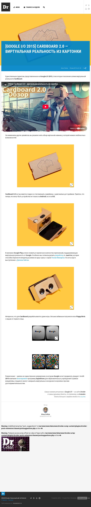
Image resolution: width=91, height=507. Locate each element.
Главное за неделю (33, 7)
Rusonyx (10, 500)
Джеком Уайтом (23, 260)
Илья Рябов (64, 68)
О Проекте (4, 500)
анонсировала (22, 379)
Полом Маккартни (58, 258)
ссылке (82, 397)
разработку (59, 255)
